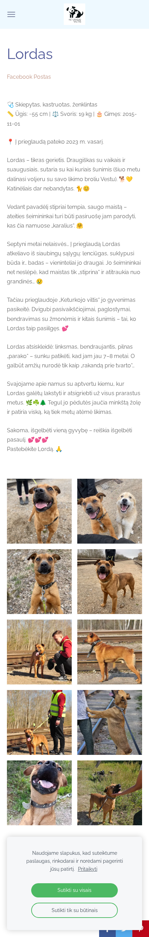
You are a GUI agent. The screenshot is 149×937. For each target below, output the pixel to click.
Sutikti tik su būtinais (75, 910)
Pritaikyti (87, 869)
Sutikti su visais (74, 890)
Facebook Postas (29, 77)
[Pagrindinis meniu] (11, 14)
